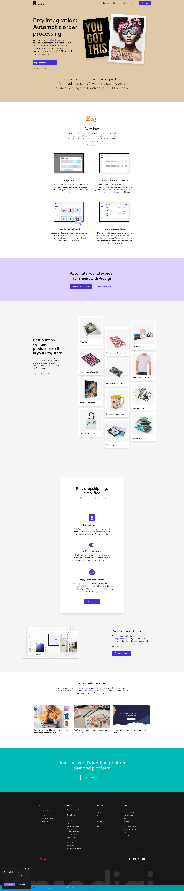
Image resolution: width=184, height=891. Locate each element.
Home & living (71, 829)
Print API (42, 815)
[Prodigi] (38, 3)
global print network (110, 192)
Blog (97, 815)
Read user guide (104, 286)
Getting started (129, 813)
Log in (133, 3)
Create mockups (121, 653)
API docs (126, 821)
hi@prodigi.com (140, 855)
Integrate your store (81, 286)
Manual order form (45, 821)
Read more (17, 881)
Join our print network (131, 827)
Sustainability (100, 821)
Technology (71, 823)
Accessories (71, 846)
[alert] (16, 878)
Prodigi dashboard (97, 531)
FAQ (125, 818)
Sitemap (126, 835)
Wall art (69, 818)
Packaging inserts (44, 810)
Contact (98, 813)
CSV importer (43, 824)
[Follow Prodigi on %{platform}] (130, 858)
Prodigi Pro (42, 813)
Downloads (127, 824)
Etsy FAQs (89, 690)
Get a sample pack (73, 810)
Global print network (102, 824)
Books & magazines (73, 826)
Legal (125, 832)
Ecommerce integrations (47, 818)
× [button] (28, 869)
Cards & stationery (73, 832)
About (125, 3)
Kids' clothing (71, 843)
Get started (92, 601)
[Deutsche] (45, 858)
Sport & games (72, 834)
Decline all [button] (22, 884)
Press (97, 827)
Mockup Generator (119, 638)
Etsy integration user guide (79, 688)
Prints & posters (72, 815)
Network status (129, 815)
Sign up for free (92, 777)
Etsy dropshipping (58, 39)
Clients (98, 818)
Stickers (69, 821)
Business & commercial (74, 848)
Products (106, 3)
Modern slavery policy (131, 829)
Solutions (116, 3)
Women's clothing (72, 840)
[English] (41, 858)
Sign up (145, 3)
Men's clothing (71, 837)
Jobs (97, 829)
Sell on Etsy (92, 145)
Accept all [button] (9, 884)
